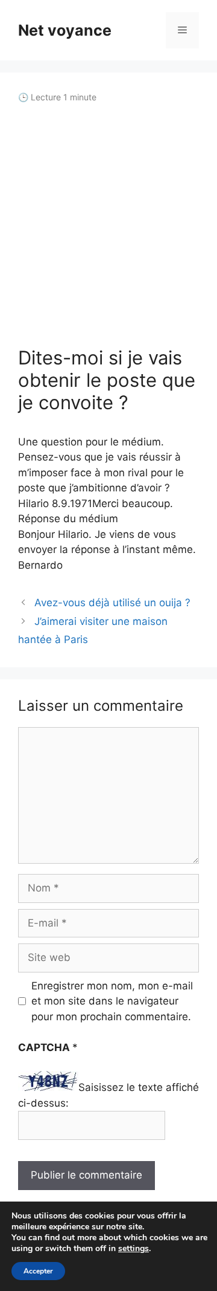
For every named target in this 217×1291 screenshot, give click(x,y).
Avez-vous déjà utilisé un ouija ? (112, 603)
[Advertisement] (108, 225)
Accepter (38, 1271)
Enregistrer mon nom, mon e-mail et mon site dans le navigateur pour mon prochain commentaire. (112, 1001)
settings (133, 1248)
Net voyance (65, 30)
